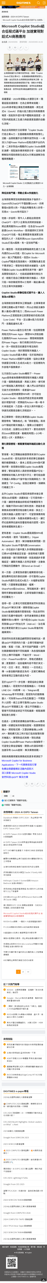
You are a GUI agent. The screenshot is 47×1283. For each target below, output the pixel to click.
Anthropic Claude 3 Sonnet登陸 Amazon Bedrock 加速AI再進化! (20, 882)
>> (28, 972)
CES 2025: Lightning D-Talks (15, 1178)
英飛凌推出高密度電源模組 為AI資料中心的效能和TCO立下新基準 (23, 890)
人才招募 (27, 1249)
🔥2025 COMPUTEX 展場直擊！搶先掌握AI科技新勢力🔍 (22, 1160)
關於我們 (5, 1247)
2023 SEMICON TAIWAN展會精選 (17, 1232)
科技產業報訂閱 (23, 1247)
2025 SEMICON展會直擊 (13, 1144)
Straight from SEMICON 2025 (16, 1137)
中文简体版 (20, 1253)
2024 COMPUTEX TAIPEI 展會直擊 (18, 1219)
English (29, 1253)
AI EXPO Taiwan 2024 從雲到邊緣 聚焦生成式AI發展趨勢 (22, 835)
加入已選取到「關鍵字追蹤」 (16, 800)
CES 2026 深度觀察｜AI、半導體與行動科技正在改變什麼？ (22, 1114)
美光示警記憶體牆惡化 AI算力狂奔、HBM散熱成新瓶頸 (25, 1024)
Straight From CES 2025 (13, 1184)
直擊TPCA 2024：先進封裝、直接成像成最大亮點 (23, 1192)
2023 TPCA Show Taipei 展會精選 (17, 1226)
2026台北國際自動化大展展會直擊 (17, 1097)
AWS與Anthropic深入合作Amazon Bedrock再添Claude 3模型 (22, 898)
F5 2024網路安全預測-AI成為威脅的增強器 (21, 927)
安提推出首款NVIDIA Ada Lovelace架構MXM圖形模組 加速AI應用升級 (23, 945)
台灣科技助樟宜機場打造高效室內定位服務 (21, 866)
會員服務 (13, 1247)
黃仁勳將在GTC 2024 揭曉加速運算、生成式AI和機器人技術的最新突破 (22, 906)
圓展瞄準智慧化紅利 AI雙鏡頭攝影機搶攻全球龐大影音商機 (25, 1067)
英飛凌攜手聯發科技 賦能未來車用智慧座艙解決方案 (25, 1045)
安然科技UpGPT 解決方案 (15, 777)
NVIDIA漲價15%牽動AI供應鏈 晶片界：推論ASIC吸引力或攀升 (25, 1015)
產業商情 (5, 12)
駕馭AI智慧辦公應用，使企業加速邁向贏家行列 (23, 938)
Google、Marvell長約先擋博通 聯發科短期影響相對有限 (25, 999)
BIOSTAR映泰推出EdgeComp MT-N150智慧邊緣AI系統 (24, 1076)
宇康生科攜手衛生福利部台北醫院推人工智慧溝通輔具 (23, 953)
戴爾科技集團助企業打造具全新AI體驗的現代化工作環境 (23, 860)
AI (13, 796)
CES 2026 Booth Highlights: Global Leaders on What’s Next (22, 1123)
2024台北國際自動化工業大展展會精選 (19, 1206)
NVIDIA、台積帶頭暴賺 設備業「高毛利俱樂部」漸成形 (25, 991)
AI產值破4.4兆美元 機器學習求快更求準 (20, 932)
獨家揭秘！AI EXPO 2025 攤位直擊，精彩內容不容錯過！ (22, 1170)
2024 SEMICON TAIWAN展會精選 (17, 1200)
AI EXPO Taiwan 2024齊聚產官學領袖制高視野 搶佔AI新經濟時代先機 (23, 843)
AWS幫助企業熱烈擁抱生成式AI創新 (18, 960)
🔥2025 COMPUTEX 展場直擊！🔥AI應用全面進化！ (22, 1151)
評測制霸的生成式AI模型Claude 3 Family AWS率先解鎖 (22, 873)
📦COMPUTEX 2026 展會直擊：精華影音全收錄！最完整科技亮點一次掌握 (22, 1105)
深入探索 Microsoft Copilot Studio (19, 773)
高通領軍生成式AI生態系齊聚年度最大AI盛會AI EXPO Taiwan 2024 (22, 827)
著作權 (33, 1247)
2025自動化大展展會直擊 (14, 1131)
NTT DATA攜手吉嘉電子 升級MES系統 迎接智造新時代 (23, 851)
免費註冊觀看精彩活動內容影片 (18, 769)
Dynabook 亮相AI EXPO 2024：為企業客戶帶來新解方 (22, 819)
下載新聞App (11, 1256)
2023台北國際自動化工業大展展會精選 (19, 1239)
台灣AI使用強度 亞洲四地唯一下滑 (21, 1052)
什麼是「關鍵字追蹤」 (13, 805)
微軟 (6, 796)
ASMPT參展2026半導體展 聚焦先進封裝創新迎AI (24, 1059)
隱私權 (39, 1247)
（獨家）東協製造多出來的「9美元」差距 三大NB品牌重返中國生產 (25, 1007)
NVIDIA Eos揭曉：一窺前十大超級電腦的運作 (22, 921)
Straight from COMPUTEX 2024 (17, 1213)
